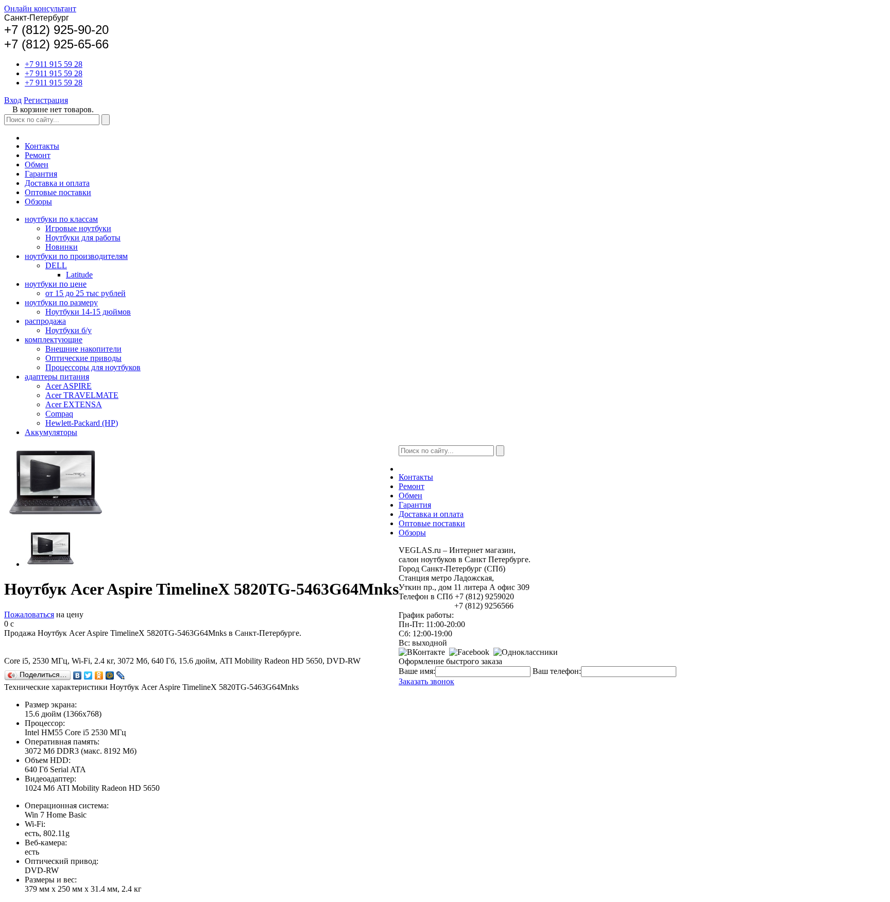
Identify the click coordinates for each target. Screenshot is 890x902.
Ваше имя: (417, 671)
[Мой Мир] (110, 675)
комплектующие (53, 339)
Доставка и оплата (57, 183)
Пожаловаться (29, 614)
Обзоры (38, 201)
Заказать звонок (426, 681)
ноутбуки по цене (56, 284)
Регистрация (46, 100)
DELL (56, 265)
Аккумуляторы (51, 432)
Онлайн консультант (40, 8)
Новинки (61, 246)
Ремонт (37, 155)
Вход (13, 100)
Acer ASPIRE (68, 385)
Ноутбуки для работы (83, 237)
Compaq (59, 413)
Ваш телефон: (557, 671)
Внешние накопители (83, 348)
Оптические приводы (83, 358)
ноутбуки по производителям (76, 256)
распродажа (45, 321)
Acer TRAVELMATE (81, 395)
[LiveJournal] (120, 675)
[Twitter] (88, 675)
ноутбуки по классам (61, 219)
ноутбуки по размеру (61, 302)
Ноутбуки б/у (68, 330)
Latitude (79, 274)
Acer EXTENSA (73, 404)
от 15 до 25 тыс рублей (85, 293)
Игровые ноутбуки (78, 228)
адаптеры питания (57, 376)
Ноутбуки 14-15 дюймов (88, 311)
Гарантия (41, 173)
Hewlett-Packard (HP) (81, 423)
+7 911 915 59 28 (53, 64)
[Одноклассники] (99, 675)
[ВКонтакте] (77, 675)
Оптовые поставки (58, 192)
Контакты (42, 146)
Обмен (36, 164)
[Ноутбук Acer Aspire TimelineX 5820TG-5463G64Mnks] (50, 564)
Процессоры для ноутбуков (93, 367)
